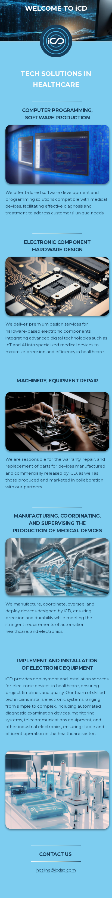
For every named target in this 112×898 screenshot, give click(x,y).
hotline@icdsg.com (56, 870)
